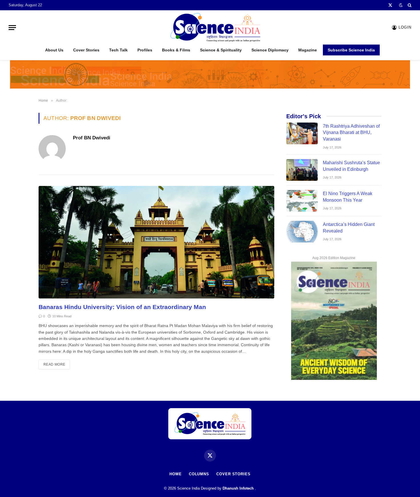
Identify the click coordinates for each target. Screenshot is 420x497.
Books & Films (176, 50)
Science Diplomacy (270, 50)
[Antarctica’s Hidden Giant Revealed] (302, 232)
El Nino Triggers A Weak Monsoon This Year (347, 197)
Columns (199, 474)
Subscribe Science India (351, 50)
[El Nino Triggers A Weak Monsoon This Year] (302, 201)
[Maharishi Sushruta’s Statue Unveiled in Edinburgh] (302, 170)
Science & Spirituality (221, 50)
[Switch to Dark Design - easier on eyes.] (401, 5)
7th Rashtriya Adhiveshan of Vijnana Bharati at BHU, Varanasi (351, 133)
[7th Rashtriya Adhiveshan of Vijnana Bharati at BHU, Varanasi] (302, 133)
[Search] (409, 5)
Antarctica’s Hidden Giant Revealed (349, 227)
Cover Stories (86, 50)
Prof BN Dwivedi (91, 138)
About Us (54, 50)
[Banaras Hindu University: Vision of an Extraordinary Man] (156, 242)
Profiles (144, 50)
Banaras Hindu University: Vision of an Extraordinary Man (122, 307)
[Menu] (12, 27)
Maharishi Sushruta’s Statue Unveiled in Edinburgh (351, 166)
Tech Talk (118, 50)
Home (175, 474)
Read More (54, 364)
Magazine (307, 50)
